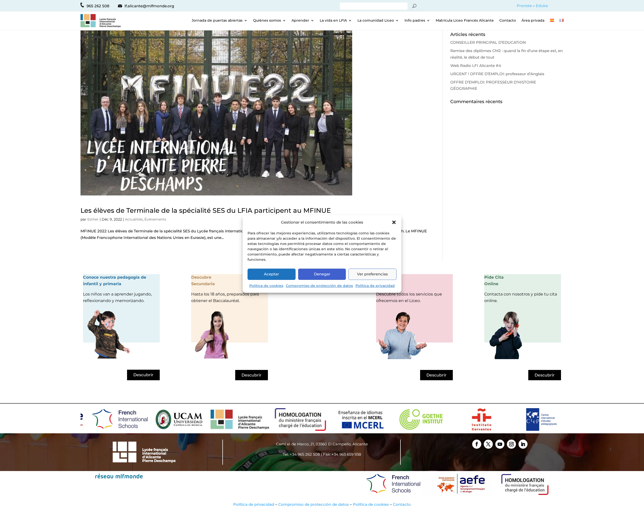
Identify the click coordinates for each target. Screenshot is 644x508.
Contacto (507, 21)
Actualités (134, 219)
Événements (155, 219)
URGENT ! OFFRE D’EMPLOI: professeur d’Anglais (497, 73)
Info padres (415, 21)
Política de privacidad (375, 285)
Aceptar (271, 274)
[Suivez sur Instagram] (511, 444)
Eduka (542, 5)
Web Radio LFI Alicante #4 (475, 65)
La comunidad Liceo (375, 21)
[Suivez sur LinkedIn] (523, 444)
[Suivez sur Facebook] (476, 444)
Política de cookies (266, 285)
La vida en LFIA (333, 21)
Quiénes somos (267, 21)
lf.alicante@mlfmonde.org (149, 6)
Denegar (322, 274)
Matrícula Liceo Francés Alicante (465, 21)
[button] (393, 222)
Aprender (300, 21)
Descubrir (143, 374)
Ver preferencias (372, 274)
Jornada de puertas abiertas (217, 21)
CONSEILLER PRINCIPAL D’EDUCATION (488, 42)
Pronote (524, 5)
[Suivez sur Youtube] (499, 444)
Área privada (532, 21)
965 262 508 (98, 6)
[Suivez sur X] (488, 444)
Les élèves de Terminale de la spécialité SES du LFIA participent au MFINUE (205, 210)
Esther (93, 219)
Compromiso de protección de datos (319, 285)
